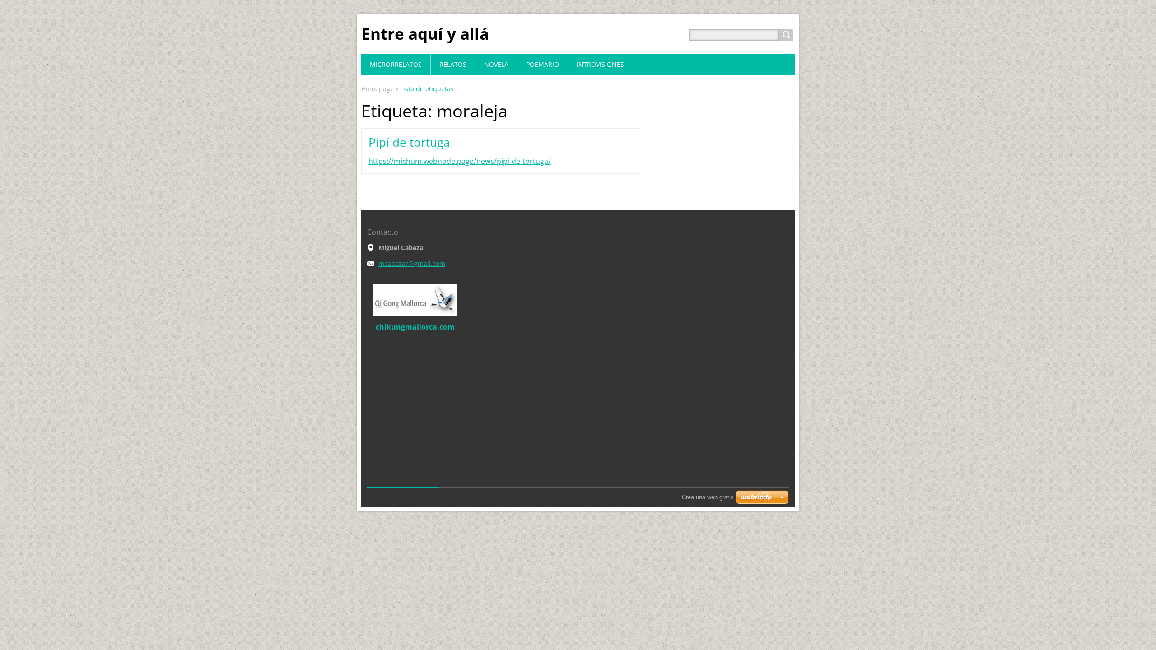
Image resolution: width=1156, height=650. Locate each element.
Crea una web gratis (708, 497)
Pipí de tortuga (409, 142)
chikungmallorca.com (415, 327)
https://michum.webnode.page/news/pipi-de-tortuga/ (459, 161)
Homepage (377, 88)
